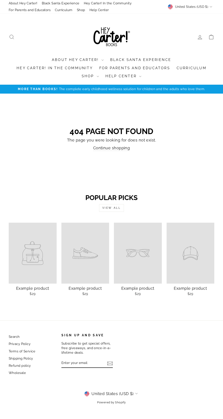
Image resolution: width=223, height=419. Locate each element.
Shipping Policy (21, 358)
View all (111, 207)
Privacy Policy (19, 344)
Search (14, 337)
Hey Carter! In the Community (108, 3)
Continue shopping (111, 148)
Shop (81, 10)
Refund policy (20, 366)
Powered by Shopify (111, 402)
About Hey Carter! (23, 3)
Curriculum (64, 10)
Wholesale (17, 373)
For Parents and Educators (30, 10)
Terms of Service (22, 351)
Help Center (99, 10)
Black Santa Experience (60, 3)
